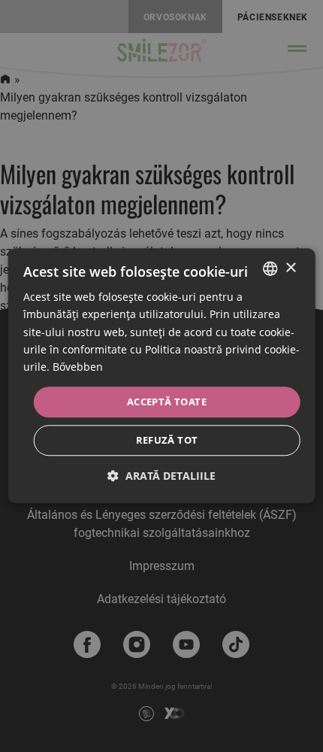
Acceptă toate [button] (167, 401)
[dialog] (161, 375)
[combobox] (269, 268)
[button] (161, 476)
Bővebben (78, 366)
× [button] (290, 268)
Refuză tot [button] (167, 440)
